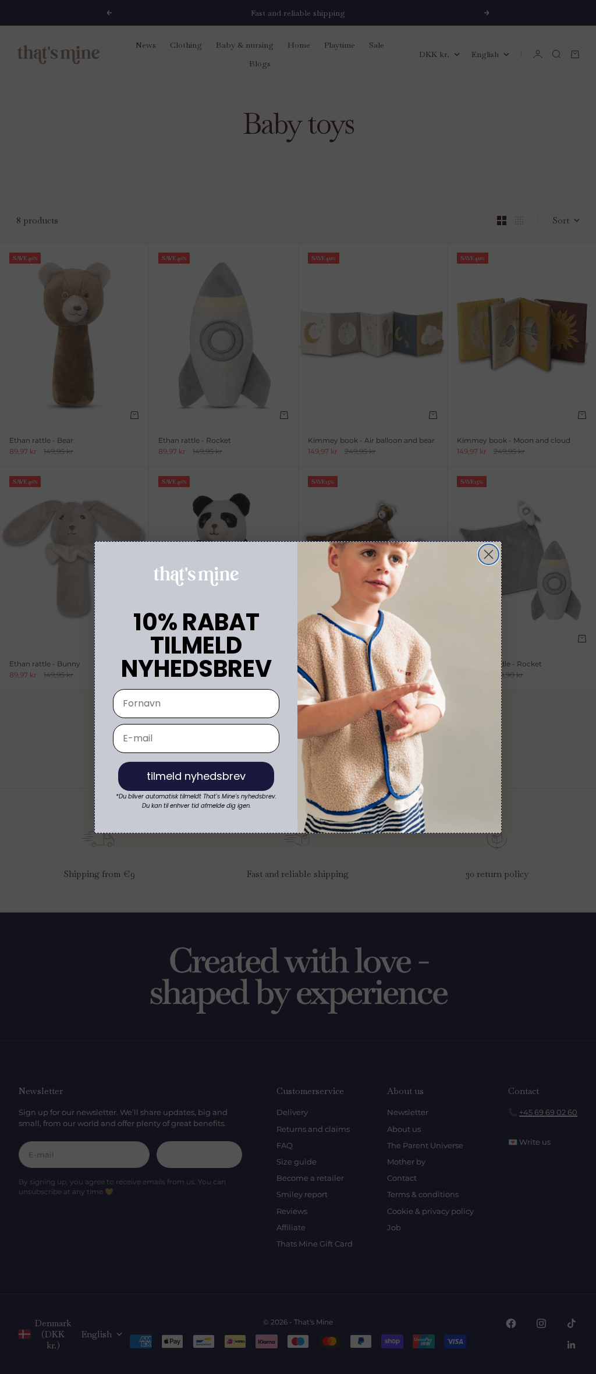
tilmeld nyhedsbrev (196, 776)
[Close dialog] (488, 554)
